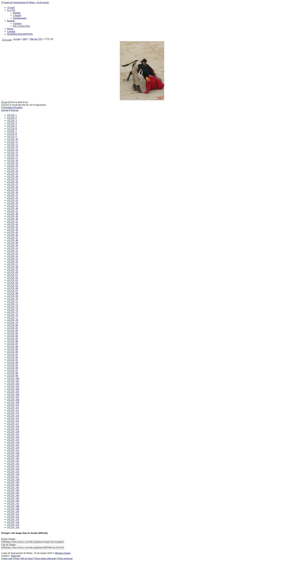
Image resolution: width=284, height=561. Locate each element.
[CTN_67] (12, 290)
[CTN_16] (12, 155)
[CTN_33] (12, 200)
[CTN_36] (12, 208)
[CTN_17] (12, 157)
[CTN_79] (12, 322)
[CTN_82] (12, 330)
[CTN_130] (13, 458)
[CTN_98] (12, 373)
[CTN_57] (12, 264)
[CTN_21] (12, 168)
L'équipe (17, 15)
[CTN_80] (12, 325)
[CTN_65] (12, 285)
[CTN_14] (12, 149)
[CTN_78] (12, 320)
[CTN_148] (13, 506)
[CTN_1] (12, 115)
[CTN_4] (12, 123)
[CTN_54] (12, 256)
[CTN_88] (12, 346)
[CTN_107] (13, 397)
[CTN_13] (12, 147)
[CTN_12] (12, 144)
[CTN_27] (12, 184)
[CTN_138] (13, 479)
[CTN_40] (12, 219)
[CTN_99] (12, 375)
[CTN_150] (13, 511)
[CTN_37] (12, 211)
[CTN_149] (13, 508)
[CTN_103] (13, 386)
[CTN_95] (12, 365)
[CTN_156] (13, 527)
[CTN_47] (12, 237)
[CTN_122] (13, 437)
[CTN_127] (13, 450)
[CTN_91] (12, 354)
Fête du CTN (36, 39)
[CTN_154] (13, 522)
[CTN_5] (12, 126)
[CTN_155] (13, 524)
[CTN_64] (12, 282)
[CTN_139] (13, 482)
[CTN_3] (12, 120)
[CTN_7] (12, 131)
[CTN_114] (13, 415)
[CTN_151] (13, 514)
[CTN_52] (12, 250)
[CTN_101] (13, 381)
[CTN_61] (12, 274)
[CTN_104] (13, 389)
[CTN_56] (12, 261)
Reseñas (11, 20)
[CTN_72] (12, 304)
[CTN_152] (13, 516)
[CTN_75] (12, 312)
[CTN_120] (13, 431)
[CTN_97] (12, 370)
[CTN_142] (13, 490)
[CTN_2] (12, 118)
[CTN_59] (12, 269)
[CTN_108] (13, 399)
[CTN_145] (13, 498)
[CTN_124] (13, 442)
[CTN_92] (12, 357)
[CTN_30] (12, 192)
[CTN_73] (12, 306)
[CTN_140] (13, 484)
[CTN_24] (12, 176)
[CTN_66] (12, 288)
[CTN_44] (12, 229)
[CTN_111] (13, 407)
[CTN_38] (12, 213)
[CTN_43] (12, 227)
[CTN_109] (13, 402)
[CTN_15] (12, 152)
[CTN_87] (12, 344)
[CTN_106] (13, 394)
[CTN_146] (13, 500)
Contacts (11, 31)
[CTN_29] (12, 189)
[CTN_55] (12, 258)
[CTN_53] (12, 253)
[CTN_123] (13, 439)
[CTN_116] (13, 421)
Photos (10, 28)
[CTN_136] (13, 474)
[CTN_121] (13, 434)
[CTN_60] (12, 272)
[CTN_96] (12, 367)
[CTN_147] (13, 503)
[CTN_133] (13, 466)
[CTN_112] (13, 410)
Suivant (4, 110)
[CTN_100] (13, 378)
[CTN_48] (12, 240)
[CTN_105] (13, 391)
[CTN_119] (13, 429)
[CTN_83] (12, 333)
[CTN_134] (13, 468)
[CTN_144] (13, 495)
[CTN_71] (12, 301)
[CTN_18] (12, 160)
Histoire (16, 13)
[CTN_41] (12, 221)
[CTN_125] (13, 445)
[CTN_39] (12, 216)
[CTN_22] (12, 171)
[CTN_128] (13, 453)
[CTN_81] (12, 328)
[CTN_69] (12, 296)
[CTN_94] (12, 362)
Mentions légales (63, 553)
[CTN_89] (12, 349)
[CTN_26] (12, 181)
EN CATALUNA (21, 26)
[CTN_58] (12, 266)
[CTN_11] (12, 141)
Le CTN (11, 10)
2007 (25, 39)
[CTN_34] (12, 203)
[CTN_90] (12, 352)
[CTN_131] (13, 461)
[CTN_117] (13, 423)
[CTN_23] (12, 173)
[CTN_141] (13, 487)
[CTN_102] (13, 383)
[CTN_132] (13, 463)
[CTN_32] (12, 197)
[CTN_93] (12, 359)
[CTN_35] (12, 205)
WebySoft (15, 556)
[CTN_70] (12, 298)
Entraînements (19, 18)
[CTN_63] (12, 280)
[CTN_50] (12, 245)
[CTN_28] (12, 187)
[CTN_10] (12, 139)
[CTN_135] (13, 471)
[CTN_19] (12, 163)
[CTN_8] (12, 133)
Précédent (17, 107)
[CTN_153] (13, 519)
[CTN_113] (13, 413)
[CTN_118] (13, 426)
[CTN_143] (13, 492)
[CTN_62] (12, 277)
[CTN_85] (12, 338)
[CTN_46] (12, 235)
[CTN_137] (13, 476)
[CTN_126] (13, 447)
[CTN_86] (12, 341)
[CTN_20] (12, 165)
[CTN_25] (12, 179)
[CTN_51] (12, 248)
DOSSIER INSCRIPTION (20, 34)
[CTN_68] (12, 293)
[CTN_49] (12, 243)
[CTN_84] (12, 336)
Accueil (10, 7)
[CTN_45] (12, 232)
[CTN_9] (12, 136)
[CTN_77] (12, 317)
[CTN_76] (12, 314)
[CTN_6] (12, 128)
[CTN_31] (12, 195)
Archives (17, 23)
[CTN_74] (12, 309)
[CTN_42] (12, 224)
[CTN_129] (13, 455)
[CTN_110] (13, 405)
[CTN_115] (13, 418)
